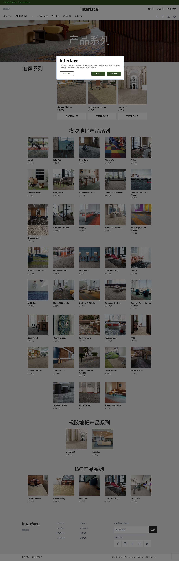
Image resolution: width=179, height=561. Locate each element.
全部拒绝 (98, 73)
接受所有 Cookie (113, 73)
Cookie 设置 (66, 73)
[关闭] (121, 58)
